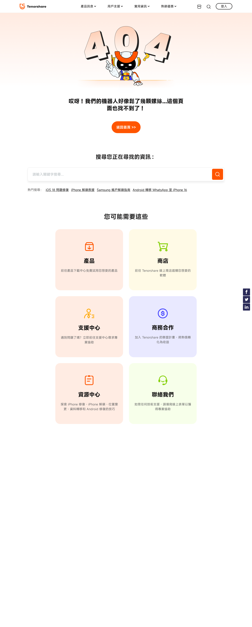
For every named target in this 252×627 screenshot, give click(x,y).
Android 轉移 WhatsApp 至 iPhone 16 (160, 190)
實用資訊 (140, 6)
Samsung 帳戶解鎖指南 (113, 190)
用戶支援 (113, 6)
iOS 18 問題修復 (57, 190)
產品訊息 (87, 6)
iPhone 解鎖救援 (82, 190)
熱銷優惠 (167, 6)
